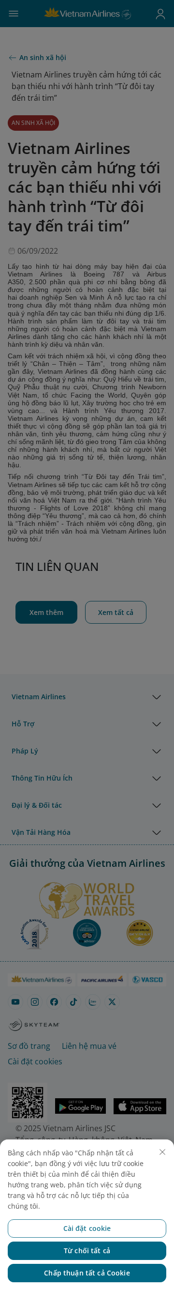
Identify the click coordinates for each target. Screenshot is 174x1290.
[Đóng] (162, 1152)
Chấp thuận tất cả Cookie (87, 1272)
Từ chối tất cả (87, 1250)
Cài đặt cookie (87, 1228)
